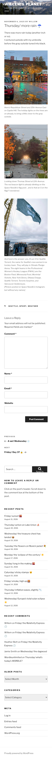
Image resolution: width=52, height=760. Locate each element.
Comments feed (12, 727)
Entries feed (10, 721)
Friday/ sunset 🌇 (13, 516)
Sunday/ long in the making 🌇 (19, 563)
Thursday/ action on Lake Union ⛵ (22, 525)
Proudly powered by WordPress (18, 753)
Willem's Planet (23, 4)
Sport (23, 306)
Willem (33, 22)
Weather (33, 306)
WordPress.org (12, 733)
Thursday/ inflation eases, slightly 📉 (23, 590)
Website (8, 403)
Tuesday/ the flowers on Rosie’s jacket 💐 (25, 546)
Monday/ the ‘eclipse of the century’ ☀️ (24, 555)
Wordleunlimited (13, 657)
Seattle (13, 306)
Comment (10, 334)
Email (8, 388)
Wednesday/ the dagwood (33, 651)
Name (8, 373)
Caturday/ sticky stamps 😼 (18, 572)
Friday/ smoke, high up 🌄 (17, 581)
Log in (7, 715)
